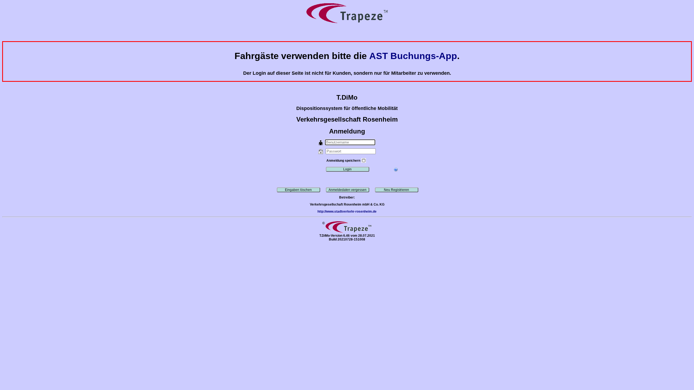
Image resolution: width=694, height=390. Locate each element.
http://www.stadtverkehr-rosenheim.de (347, 211)
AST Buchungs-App (413, 56)
